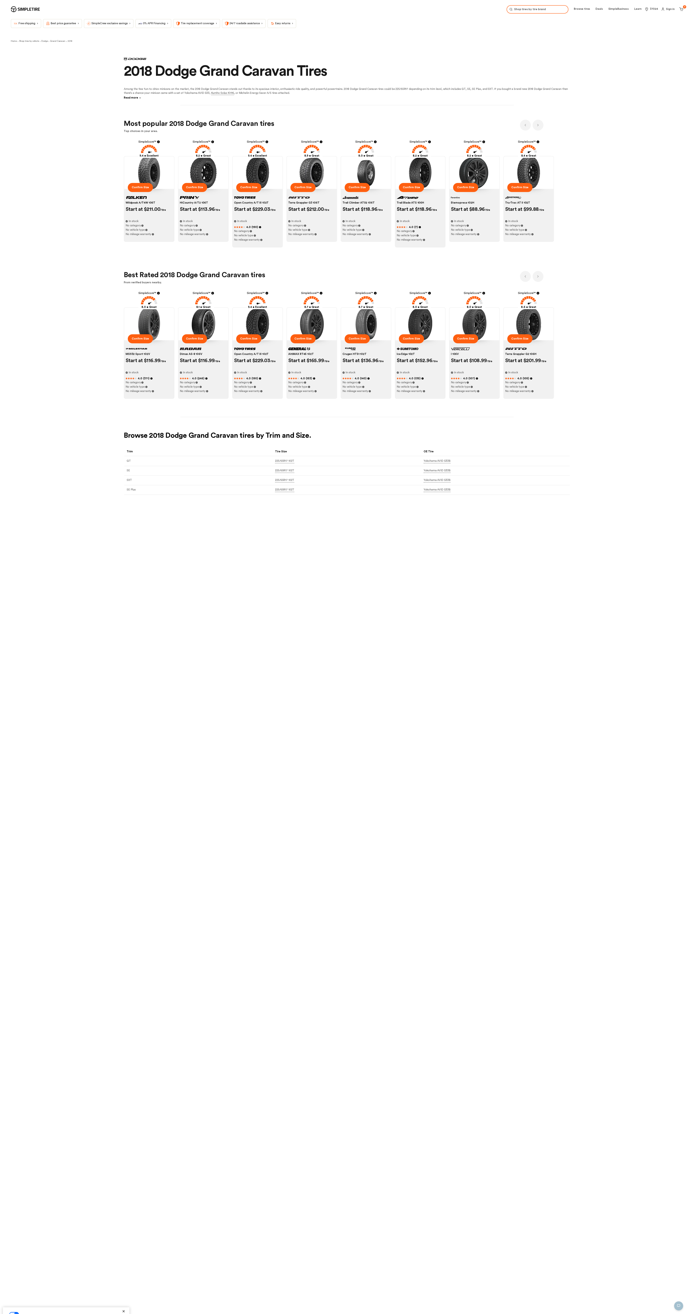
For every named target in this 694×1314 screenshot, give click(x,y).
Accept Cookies (112, 1306)
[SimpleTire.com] (25, 9)
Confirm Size (140, 187)
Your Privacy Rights (24, 1306)
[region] (66, 1290)
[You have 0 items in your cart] (680, 9)
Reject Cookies (86, 1306)
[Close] (124, 1271)
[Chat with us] (678, 1305)
